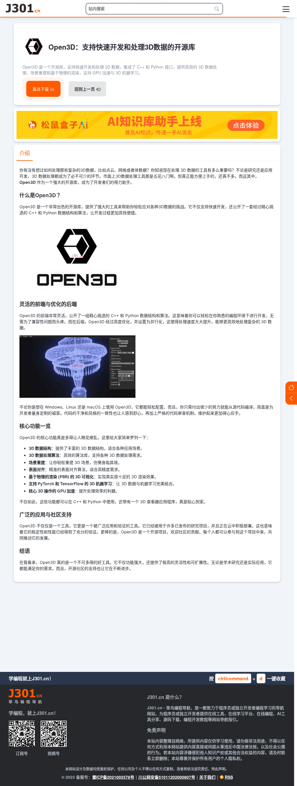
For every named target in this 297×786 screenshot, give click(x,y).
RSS (229, 777)
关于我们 (207, 777)
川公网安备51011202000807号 (166, 777)
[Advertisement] (147, 625)
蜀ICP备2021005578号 (113, 777)
